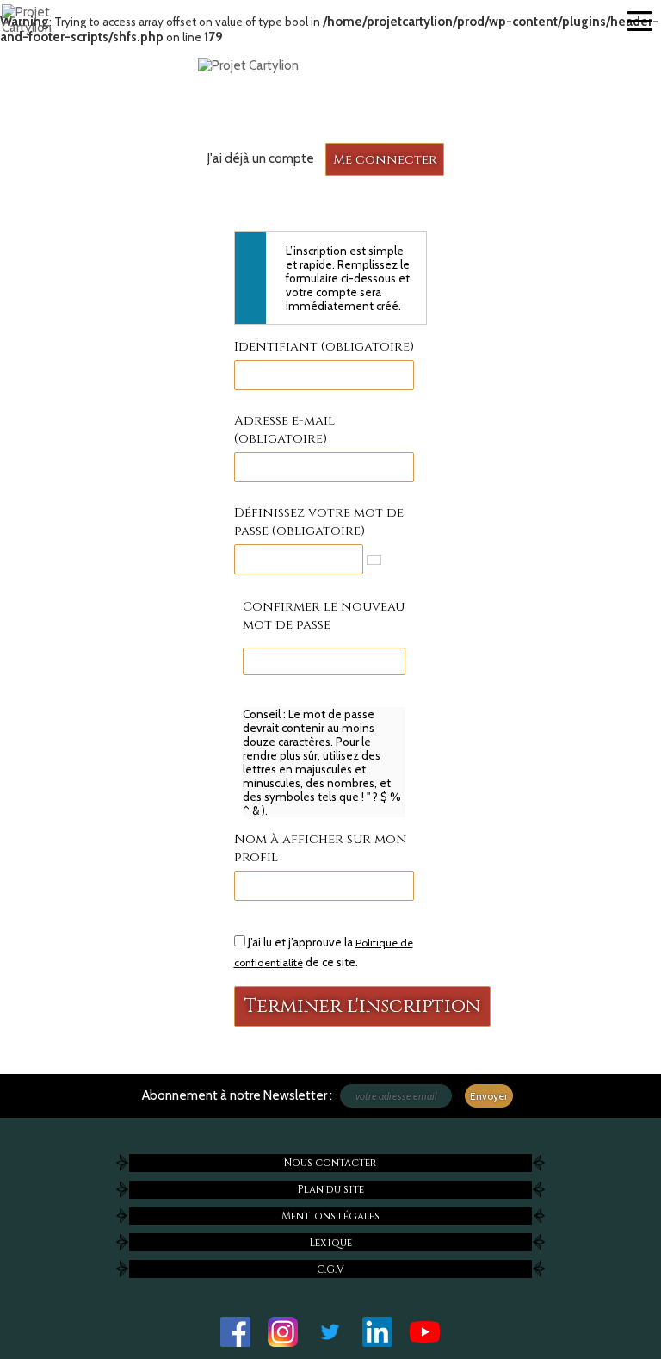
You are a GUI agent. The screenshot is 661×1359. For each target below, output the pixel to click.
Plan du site (330, 1189)
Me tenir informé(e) (133, 1115)
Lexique (330, 1243)
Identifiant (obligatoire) (324, 347)
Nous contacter (330, 1163)
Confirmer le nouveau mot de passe (324, 616)
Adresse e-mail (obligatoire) (284, 430)
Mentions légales (330, 1216)
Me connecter (385, 159)
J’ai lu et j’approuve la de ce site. (323, 952)
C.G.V (330, 1269)
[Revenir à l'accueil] (330, 65)
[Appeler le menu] (639, 21)
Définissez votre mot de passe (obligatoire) (319, 522)
